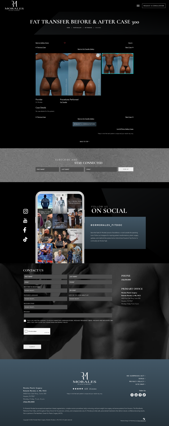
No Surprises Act (135, 376)
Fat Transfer (88, 27)
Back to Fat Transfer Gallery (86, 49)
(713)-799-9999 (126, 280)
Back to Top (84, 141)
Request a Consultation (84, 124)
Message (27, 312)
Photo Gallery (77, 27)
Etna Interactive (141, 421)
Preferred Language (31, 295)
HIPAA (141, 379)
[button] (42, 47)
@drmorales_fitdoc (107, 225)
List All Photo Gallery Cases (125, 129)
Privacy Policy (63, 322)
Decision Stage (29, 303)
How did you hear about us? (79, 295)
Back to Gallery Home (42, 43)
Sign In (130, 43)
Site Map (140, 384)
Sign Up (126, 169)
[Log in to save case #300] (65, 43)
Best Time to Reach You (32, 287)
